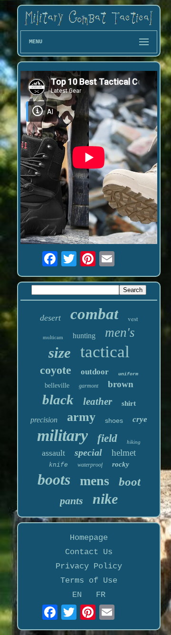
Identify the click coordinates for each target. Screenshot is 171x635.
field (107, 438)
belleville (57, 385)
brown (120, 384)
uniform (128, 374)
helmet (124, 453)
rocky (120, 464)
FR (100, 594)
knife (58, 465)
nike (105, 499)
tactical (105, 351)
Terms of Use (88, 580)
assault (53, 453)
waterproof (90, 464)
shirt (129, 403)
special (88, 452)
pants (71, 501)
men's (120, 332)
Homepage (89, 537)
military (62, 435)
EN (77, 594)
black (58, 399)
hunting (84, 336)
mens (94, 480)
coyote (55, 370)
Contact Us (89, 552)
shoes (114, 420)
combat (94, 313)
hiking (134, 442)
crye (140, 419)
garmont (88, 385)
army (81, 417)
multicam (53, 337)
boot (130, 481)
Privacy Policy (89, 566)
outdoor (95, 371)
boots (54, 479)
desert (50, 317)
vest (133, 318)
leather (97, 401)
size (59, 352)
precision (43, 420)
